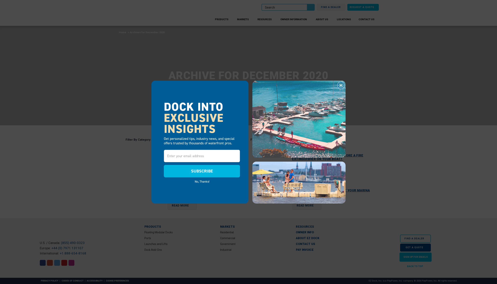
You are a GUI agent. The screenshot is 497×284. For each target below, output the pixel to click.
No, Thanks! (202, 181)
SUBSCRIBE (202, 171)
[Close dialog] (341, 85)
